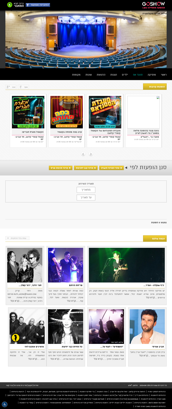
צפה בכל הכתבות (18, 238)
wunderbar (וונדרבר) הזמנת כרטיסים (122, 399)
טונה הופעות (102, 391)
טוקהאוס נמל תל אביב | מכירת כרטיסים (59, 395)
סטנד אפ (138, 74)
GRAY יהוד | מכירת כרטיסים (70, 399)
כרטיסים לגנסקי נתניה (156, 391)
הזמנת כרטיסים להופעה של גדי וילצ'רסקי (24, 395)
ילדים (125, 74)
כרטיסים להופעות (158, 395)
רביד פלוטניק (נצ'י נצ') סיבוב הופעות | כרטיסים (113, 395)
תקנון (30, 385)
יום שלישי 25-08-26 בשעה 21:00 (31, 142)
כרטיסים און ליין (141, 395)
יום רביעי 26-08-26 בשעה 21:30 (69, 142)
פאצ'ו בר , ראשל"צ (111, 137)
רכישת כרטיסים (17, 391)
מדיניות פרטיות (20, 385)
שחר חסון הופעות (85, 395)
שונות (88, 74)
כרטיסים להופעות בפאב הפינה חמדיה (150, 406)
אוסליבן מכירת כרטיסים (83, 403)
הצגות (113, 74)
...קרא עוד (151, 297)
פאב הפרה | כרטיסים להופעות (153, 399)
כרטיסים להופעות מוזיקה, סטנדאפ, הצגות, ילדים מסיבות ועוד (52, 391)
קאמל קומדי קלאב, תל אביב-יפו (29, 138)
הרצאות (101, 74)
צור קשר (9, 385)
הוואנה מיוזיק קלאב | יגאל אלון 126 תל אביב (127, 391)
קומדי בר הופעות (26, 403)
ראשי (164, 74)
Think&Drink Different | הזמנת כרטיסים (53, 403)
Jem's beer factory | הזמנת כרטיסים (149, 403)
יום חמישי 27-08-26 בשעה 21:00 (146, 142)
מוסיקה (152, 74)
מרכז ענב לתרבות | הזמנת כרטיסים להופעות (38, 399)
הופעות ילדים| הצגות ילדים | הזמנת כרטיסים (113, 403)
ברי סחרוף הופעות (87, 391)
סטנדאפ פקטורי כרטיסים (94, 399)
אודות (35, 385)
